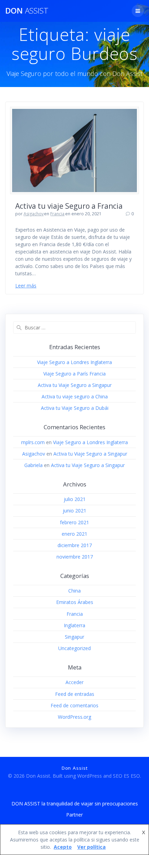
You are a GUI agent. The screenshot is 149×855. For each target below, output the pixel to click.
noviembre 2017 (74, 556)
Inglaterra (74, 625)
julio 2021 (75, 499)
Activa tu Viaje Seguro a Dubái (74, 408)
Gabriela (33, 465)
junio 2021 (74, 510)
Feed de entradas (74, 694)
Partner (74, 814)
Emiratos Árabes (74, 602)
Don (27, 11)
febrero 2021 (74, 522)
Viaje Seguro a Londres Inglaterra (74, 362)
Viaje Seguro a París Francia (74, 373)
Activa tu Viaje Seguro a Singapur (75, 385)
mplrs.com (33, 442)
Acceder (74, 682)
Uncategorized (74, 648)
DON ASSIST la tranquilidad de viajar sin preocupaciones (74, 803)
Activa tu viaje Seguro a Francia (69, 206)
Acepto (63, 847)
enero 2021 (74, 533)
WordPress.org (74, 717)
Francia (57, 214)
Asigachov (34, 214)
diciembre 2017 (75, 545)
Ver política (91, 847)
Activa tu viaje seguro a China (75, 396)
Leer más (25, 285)
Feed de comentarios (74, 705)
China (74, 590)
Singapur (74, 636)
